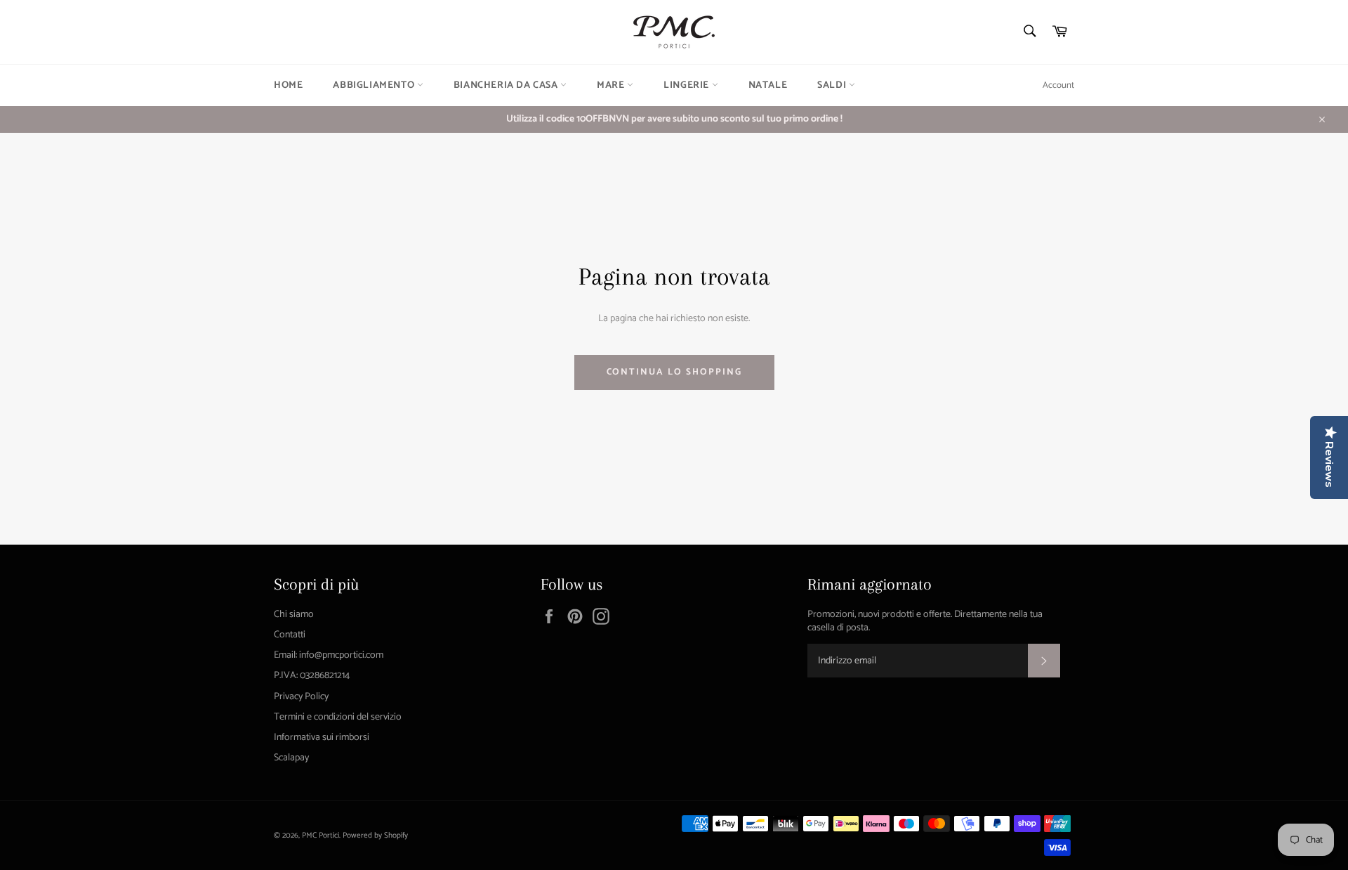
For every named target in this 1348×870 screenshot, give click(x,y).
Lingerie (687, 85)
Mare (612, 85)
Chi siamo (294, 614)
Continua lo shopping (674, 372)
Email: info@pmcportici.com (328, 655)
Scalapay (291, 758)
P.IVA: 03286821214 (312, 676)
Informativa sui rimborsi (321, 737)
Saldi (833, 85)
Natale (768, 85)
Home (288, 85)
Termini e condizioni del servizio (338, 717)
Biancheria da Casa (507, 85)
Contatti (289, 635)
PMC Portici (320, 835)
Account (1058, 85)
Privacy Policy (301, 697)
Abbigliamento (374, 85)
